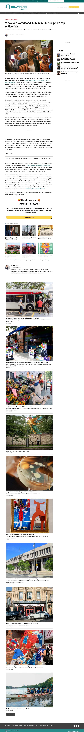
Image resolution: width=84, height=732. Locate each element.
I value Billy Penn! (29, 217)
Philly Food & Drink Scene (30, 13)
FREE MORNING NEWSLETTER (56, 1)
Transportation (39, 13)
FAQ (13, 726)
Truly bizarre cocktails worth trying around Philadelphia (20, 492)
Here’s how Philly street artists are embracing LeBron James (21, 666)
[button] (42, 1)
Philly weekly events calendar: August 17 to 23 (70, 63)
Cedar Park (12, 260)
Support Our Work (73, 7)
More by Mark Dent (40, 273)
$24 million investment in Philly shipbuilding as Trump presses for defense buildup (28, 256)
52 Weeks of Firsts (54, 13)
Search (52, 726)
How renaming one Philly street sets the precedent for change (29, 238)
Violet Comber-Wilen (10, 584)
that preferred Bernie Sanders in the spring (38, 165)
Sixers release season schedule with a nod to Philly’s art (20, 534)
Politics (40, 260)
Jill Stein (32, 260)
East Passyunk (23, 260)
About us (7, 726)
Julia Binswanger (10, 495)
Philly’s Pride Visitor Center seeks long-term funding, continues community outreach (69, 69)
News (6, 13)
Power (15, 20)
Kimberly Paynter (10, 626)
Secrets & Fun (21, 13)
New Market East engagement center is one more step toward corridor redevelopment (12, 256)
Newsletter (60, 7)
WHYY (18, 730)
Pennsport (37, 260)
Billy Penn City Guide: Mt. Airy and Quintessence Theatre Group (22, 623)
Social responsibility (42, 726)
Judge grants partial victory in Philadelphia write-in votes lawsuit (44, 238)
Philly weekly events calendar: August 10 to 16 (17, 709)
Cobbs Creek (17, 260)
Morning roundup (47, 13)
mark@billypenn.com (16, 267)
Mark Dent (12, 35)
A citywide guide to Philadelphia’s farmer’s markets (68, 54)
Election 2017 (9, 20)
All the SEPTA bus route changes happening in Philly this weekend (68, 59)
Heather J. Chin (10, 452)
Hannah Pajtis (9, 411)
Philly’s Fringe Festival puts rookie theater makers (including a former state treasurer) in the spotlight (11, 238)
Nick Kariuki (9, 323)
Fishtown (28, 260)
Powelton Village (46, 260)
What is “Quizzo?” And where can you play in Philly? (69, 72)
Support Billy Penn (29, 726)
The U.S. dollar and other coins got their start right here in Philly (22, 579)
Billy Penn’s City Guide (13, 13)
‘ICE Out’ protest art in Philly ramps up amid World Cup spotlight (45, 256)
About (65, 7)
